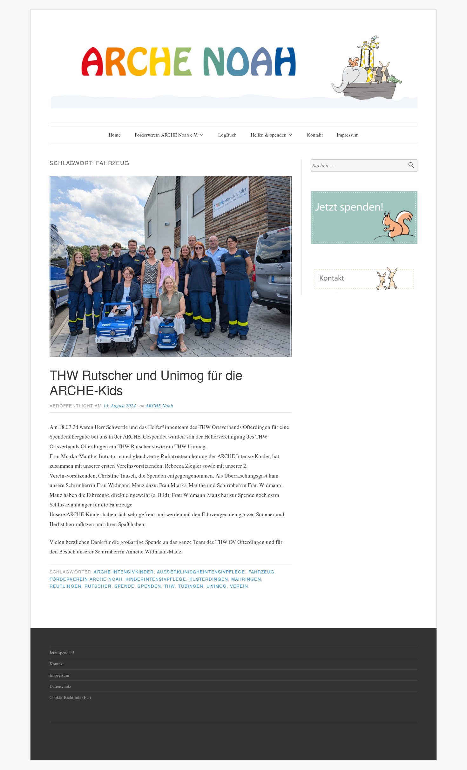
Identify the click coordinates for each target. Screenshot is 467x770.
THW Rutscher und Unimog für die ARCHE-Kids (146, 381)
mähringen (246, 579)
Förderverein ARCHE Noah (86, 579)
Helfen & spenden (269, 134)
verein (239, 586)
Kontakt (315, 134)
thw (169, 586)
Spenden (149, 586)
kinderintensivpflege (155, 579)
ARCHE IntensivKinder (124, 572)
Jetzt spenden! (62, 652)
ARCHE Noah (159, 405)
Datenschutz (60, 686)
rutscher (98, 586)
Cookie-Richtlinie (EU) (70, 697)
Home (115, 134)
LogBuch (227, 134)
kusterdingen (208, 579)
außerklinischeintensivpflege (201, 572)
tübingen (191, 586)
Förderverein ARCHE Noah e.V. (166, 134)
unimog (216, 586)
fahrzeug (261, 572)
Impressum (348, 134)
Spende (124, 586)
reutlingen (65, 586)
